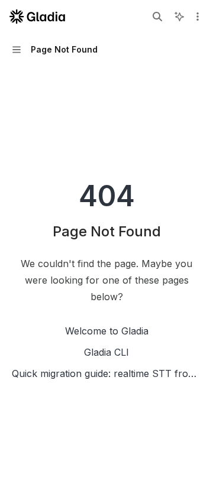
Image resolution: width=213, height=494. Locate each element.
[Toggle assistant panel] (179, 16)
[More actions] (198, 16)
